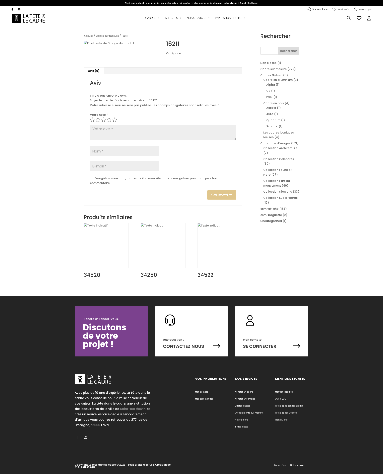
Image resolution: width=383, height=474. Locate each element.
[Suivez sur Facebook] (12, 9)
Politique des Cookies (286, 412)
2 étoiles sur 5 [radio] (98, 119)
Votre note (99, 115)
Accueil (88, 36)
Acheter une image (245, 398)
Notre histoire (297, 465)
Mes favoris (343, 9)
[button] (368, 18)
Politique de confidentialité (289, 405)
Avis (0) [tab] (94, 71)
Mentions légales (284, 391)
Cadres (150, 18)
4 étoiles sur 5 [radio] (109, 119)
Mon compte (364, 9)
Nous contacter (320, 9)
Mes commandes (204, 398)
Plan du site (281, 419)
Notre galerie (241, 419)
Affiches (171, 18)
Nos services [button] (196, 18)
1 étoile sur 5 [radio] (92, 119)
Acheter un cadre (244, 391)
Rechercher (288, 51)
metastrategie (85, 467)
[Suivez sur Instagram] (19, 9)
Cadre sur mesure (107, 36)
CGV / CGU (280, 398)
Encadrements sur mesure (249, 412)
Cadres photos (242, 405)
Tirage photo (241, 426)
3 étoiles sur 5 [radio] (103, 119)
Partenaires (280, 465)
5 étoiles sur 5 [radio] (114, 119)
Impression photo (228, 18)
